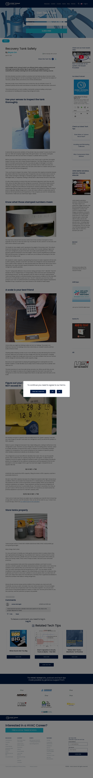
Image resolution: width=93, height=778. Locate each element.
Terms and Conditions (38, 391)
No (59, 391)
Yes (52, 391)
